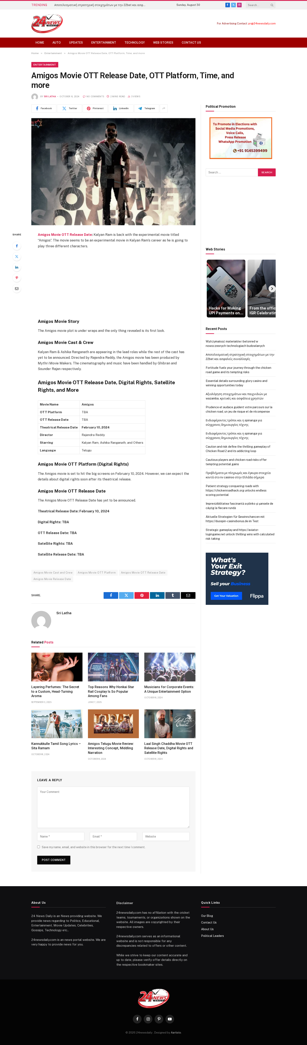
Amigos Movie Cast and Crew (52, 572)
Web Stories (163, 42)
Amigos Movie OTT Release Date (65, 235)
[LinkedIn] (17, 267)
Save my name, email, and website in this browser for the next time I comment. (93, 847)
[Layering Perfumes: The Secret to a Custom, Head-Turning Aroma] (56, 667)
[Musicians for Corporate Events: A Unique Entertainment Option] (169, 667)
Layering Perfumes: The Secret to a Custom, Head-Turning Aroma (55, 691)
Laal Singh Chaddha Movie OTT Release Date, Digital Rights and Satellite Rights (168, 748)
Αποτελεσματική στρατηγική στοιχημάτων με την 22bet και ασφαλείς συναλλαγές (101, 5)
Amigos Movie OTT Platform (97, 572)
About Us (207, 929)
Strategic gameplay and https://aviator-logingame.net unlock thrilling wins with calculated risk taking (240, 534)
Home (40, 42)
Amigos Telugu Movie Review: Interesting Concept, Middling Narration (111, 748)
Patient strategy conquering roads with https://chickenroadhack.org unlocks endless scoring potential (236, 490)
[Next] (272, 288)
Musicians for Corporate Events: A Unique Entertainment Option (169, 689)
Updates (76, 42)
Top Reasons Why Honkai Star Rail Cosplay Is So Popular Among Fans (111, 691)
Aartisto (176, 1032)
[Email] (17, 288)
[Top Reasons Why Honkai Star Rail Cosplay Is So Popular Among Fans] (113, 667)
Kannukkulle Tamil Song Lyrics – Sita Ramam (56, 746)
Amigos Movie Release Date (52, 579)
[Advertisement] (113, 283)
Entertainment (103, 42)
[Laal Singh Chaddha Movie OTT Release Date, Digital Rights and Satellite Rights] (169, 723)
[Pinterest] (17, 278)
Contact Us (191, 42)
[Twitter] (17, 256)
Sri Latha (50, 96)
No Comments (95, 96)
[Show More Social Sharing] (164, 108)
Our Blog (207, 915)
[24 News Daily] (47, 23)
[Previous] (209, 288)
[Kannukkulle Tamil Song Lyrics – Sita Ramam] (56, 723)
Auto (56, 42)
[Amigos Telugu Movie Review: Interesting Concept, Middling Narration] (113, 723)
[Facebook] (17, 246)
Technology (134, 42)
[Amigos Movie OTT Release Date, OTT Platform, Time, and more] (113, 171)
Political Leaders (212, 936)
